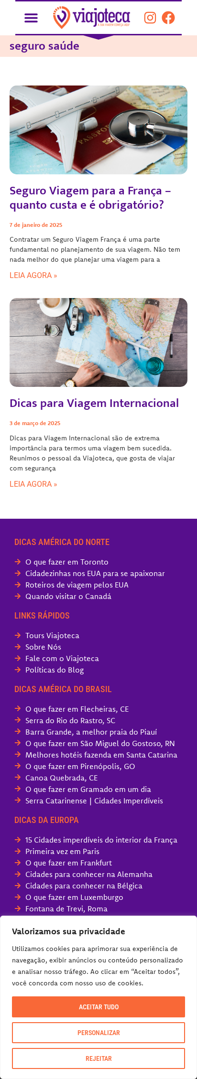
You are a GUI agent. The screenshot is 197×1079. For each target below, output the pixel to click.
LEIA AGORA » (33, 275)
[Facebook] (168, 17)
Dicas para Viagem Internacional (94, 403)
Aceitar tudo (99, 1007)
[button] (31, 17)
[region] (98, 997)
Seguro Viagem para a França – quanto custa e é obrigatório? (90, 198)
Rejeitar (99, 1058)
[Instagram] (150, 17)
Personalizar (98, 1032)
